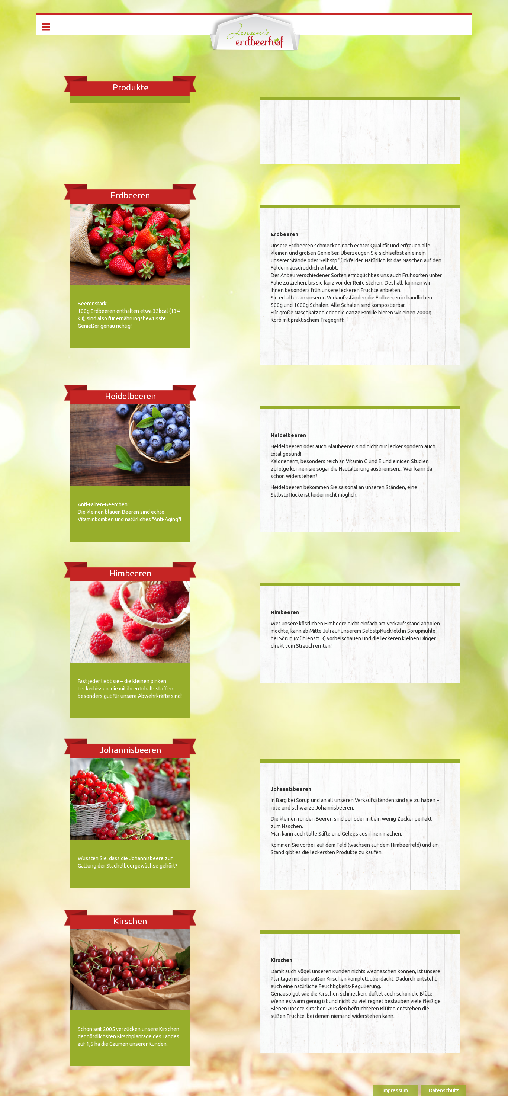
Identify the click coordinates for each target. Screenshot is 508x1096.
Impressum (395, 1090)
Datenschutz (444, 1090)
